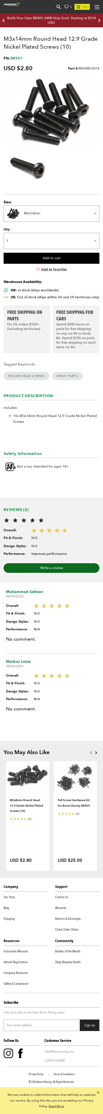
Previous (90, 752)
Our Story (9, 897)
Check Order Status (67, 929)
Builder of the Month (67, 951)
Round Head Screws (26, 376)
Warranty (60, 908)
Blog (6, 908)
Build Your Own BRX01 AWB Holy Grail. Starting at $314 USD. (51, 20)
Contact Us (61, 897)
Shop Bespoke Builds (68, 962)
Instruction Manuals (16, 951)
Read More (56, 1106)
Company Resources (16, 973)
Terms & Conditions (64, 1074)
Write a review (51, 568)
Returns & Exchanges (68, 918)
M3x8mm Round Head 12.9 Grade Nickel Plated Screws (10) (26, 805)
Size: (8, 202)
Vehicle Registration (16, 962)
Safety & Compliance (16, 983)
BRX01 (17, 58)
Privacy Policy (36, 1074)
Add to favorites (54, 269)
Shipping (9, 918)
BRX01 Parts (67, 376)
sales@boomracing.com (59, 1051)
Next (96, 752)
